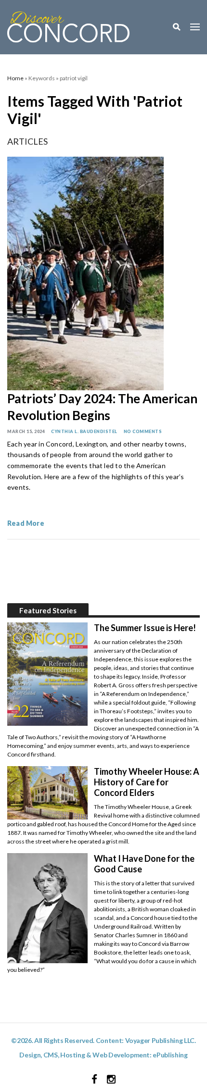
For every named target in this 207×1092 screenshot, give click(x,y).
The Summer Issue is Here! (145, 627)
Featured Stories (48, 610)
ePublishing (170, 1055)
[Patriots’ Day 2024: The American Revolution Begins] (85, 272)
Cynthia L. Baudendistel (84, 431)
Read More (25, 523)
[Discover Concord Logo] (68, 25)
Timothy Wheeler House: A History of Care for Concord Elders (146, 782)
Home (15, 78)
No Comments (143, 431)
